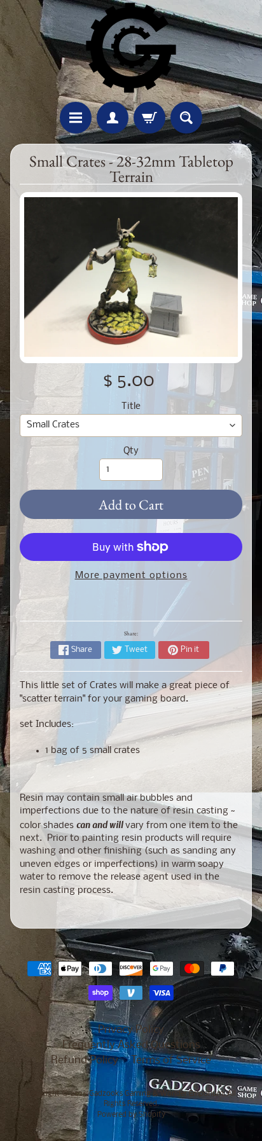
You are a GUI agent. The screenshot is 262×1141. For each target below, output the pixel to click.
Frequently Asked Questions (131, 1045)
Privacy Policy (131, 1030)
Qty (131, 451)
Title (131, 406)
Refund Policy (84, 1061)
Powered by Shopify (131, 1115)
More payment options (131, 576)
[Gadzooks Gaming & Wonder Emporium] (131, 47)
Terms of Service (171, 1061)
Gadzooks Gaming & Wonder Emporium (156, 1094)
